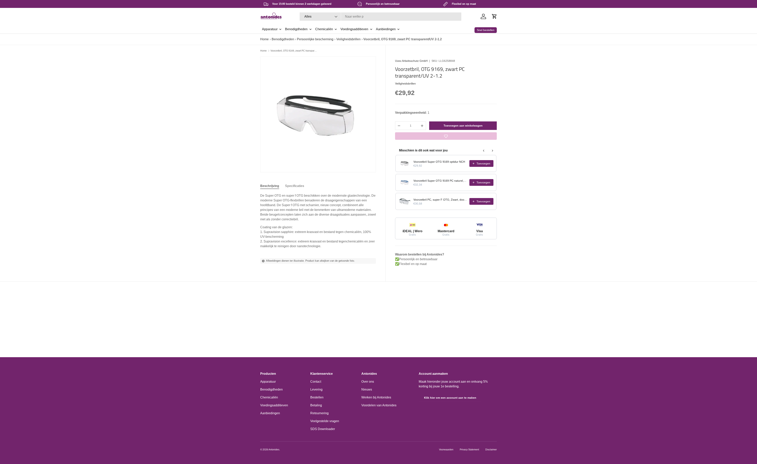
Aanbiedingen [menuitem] (386, 29)
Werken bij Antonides (376, 397)
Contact (315, 381)
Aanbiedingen (270, 413)
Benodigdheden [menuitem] (296, 29)
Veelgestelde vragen (324, 421)
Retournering (319, 413)
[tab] (269, 186)
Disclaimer (491, 449)
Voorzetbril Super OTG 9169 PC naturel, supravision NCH (440, 180)
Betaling (316, 405)
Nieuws (366, 389)
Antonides (273, 449)
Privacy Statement (469, 449)
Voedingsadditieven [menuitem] (354, 29)
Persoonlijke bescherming (315, 39)
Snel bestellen (485, 30)
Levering (316, 389)
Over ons (367, 381)
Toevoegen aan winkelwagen (463, 125)
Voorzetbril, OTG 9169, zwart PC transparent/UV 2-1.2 (294, 50)
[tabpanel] (318, 221)
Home (264, 39)
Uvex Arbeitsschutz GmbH (411, 60)
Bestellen (316, 397)
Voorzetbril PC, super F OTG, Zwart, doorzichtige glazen (440, 199)
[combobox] (380, 16)
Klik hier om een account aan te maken (450, 397)
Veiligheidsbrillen (348, 39)
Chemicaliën (269, 397)
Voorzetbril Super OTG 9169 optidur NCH (439, 161)
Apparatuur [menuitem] (270, 29)
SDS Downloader (322, 429)
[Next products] (492, 150)
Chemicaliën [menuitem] (324, 29)
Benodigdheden (283, 39)
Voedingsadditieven (274, 405)
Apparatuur (268, 381)
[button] (494, 16)
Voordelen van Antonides (378, 405)
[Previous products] (483, 150)
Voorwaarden (446, 449)
